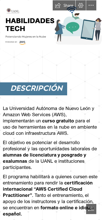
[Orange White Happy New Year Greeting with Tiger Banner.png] (51, 25)
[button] (64, 5)
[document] (51, 110)
